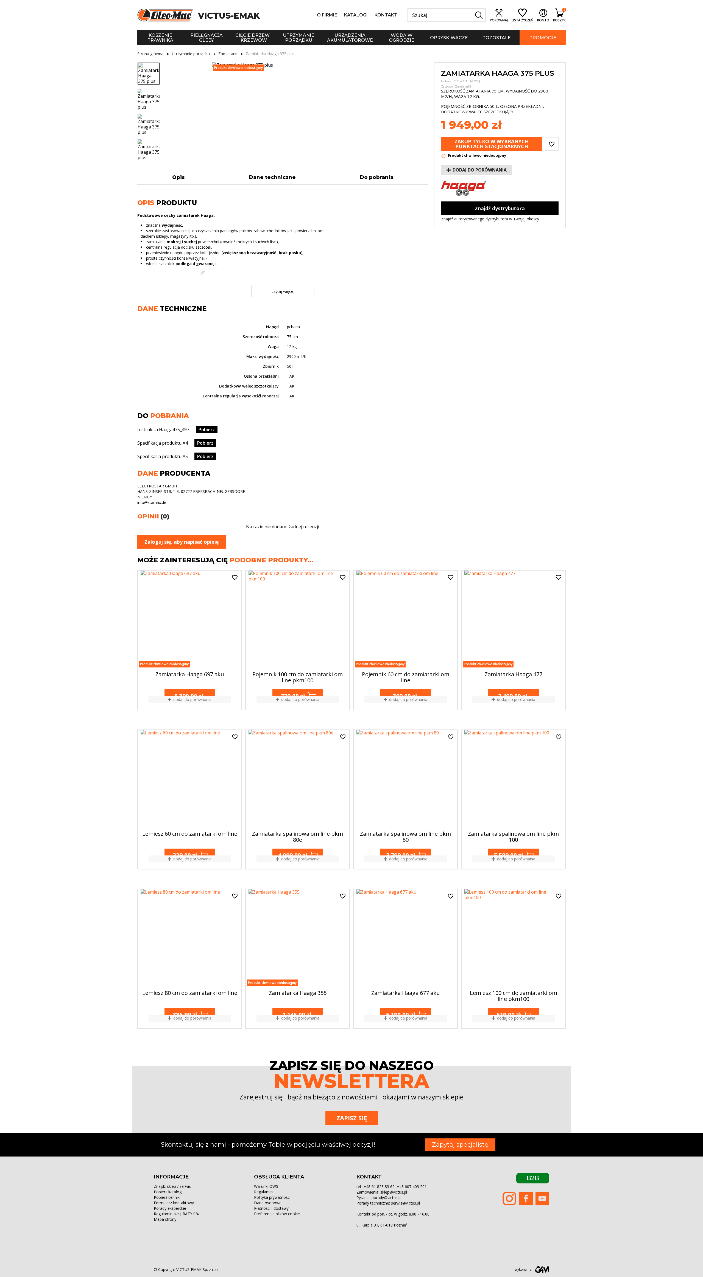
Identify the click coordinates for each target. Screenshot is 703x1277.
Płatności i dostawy (271, 1208)
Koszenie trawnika (160, 38)
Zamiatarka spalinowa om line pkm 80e (297, 837)
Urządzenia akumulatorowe (350, 38)
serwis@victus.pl (405, 1203)
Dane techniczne (272, 177)
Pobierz (207, 429)
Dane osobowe (267, 1202)
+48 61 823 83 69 (379, 1186)
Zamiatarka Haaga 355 (298, 993)
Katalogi (356, 15)
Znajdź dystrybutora (500, 208)
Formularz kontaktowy (174, 1202)
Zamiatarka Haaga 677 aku (405, 993)
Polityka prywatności (272, 1197)
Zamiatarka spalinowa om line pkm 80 (405, 837)
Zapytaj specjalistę (460, 1144)
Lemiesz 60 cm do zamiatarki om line (189, 834)
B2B (533, 1178)
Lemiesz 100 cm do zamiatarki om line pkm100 (513, 996)
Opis (178, 177)
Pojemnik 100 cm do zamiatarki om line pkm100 (297, 677)
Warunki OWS (266, 1186)
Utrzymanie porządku (298, 38)
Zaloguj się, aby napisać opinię (181, 541)
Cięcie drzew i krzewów (252, 38)
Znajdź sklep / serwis (172, 1186)
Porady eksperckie (170, 1208)
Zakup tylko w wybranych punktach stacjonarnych (491, 144)
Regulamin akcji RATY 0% (176, 1213)
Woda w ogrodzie (401, 38)
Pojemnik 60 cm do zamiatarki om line (405, 677)
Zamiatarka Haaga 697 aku (189, 674)
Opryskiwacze (449, 37)
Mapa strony (165, 1219)
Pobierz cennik (167, 1197)
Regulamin (263, 1191)
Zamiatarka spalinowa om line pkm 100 (513, 837)
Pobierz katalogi (168, 1191)
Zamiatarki (463, 86)
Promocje (542, 37)
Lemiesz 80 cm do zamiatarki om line (189, 993)
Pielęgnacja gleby (206, 38)
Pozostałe (496, 37)
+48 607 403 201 (412, 1186)
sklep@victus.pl (393, 1192)
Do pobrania (377, 177)
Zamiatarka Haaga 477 (513, 674)
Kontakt (386, 15)
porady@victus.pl (386, 1197)
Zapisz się (351, 1118)
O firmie (327, 15)
